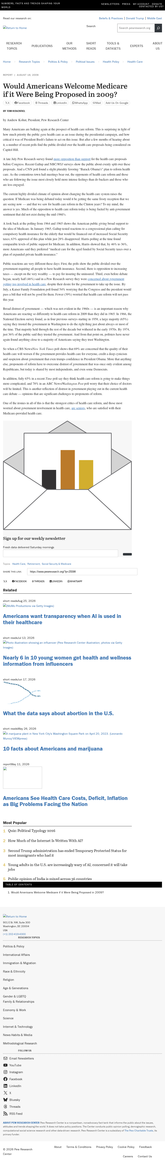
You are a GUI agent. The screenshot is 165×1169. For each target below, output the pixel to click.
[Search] (158, 28)
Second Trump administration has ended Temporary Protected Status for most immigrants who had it (67, 853)
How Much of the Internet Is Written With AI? (45, 840)
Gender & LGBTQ (14, 996)
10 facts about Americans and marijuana (53, 748)
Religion (8, 980)
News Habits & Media (17, 1035)
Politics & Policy (13, 946)
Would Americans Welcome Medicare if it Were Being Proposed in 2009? (57, 892)
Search (91, 26)
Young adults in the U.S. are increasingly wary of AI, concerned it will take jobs (67, 867)
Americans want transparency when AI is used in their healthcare (62, 619)
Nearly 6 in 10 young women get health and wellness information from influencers (67, 660)
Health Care (18, 564)
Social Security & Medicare (56, 564)
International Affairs (16, 955)
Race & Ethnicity (14, 971)
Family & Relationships (18, 1001)
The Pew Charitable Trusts (139, 1130)
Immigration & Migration (19, 963)
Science (8, 1018)
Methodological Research (20, 1043)
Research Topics (14, 45)
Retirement (33, 564)
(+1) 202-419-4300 (14, 934)
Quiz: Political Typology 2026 (31, 830)
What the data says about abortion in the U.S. (58, 713)
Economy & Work (14, 1010)
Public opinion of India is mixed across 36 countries (50, 878)
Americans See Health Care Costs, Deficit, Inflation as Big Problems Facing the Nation (65, 801)
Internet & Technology (18, 1027)
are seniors (78, 408)
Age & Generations (15, 988)
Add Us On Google (117, 103)
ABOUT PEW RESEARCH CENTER (21, 1122)
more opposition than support (72, 159)
